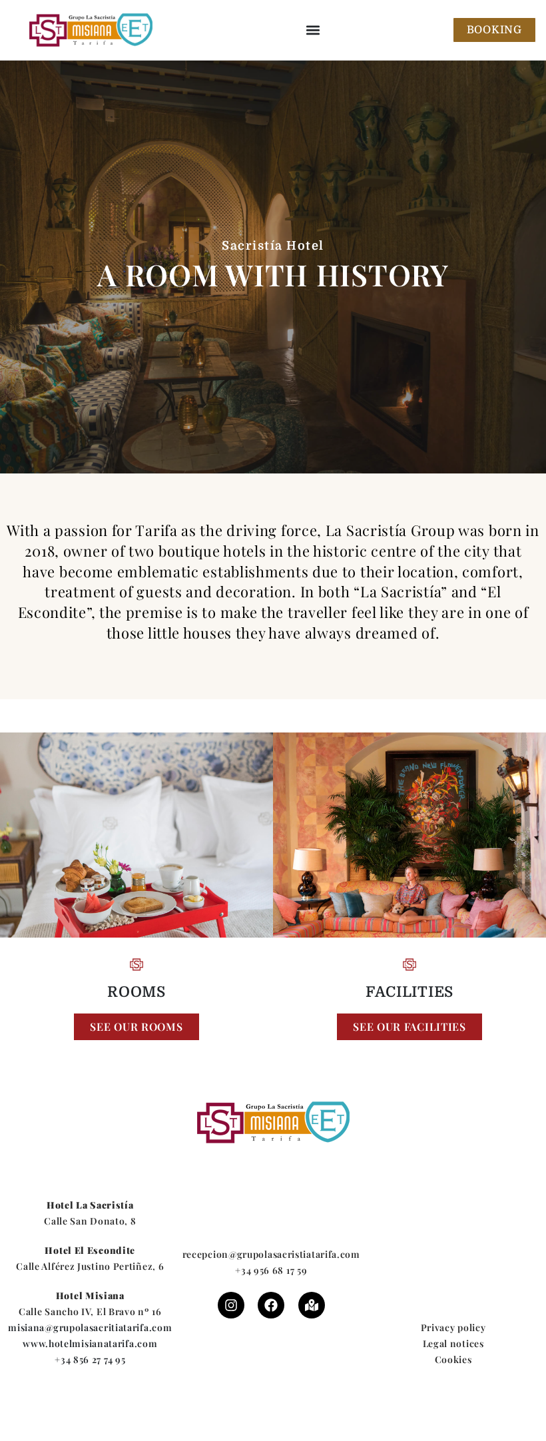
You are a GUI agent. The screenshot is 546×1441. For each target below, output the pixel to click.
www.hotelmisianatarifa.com (90, 1343)
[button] (313, 30)
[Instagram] (231, 1305)
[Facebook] (271, 1305)
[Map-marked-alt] (311, 1305)
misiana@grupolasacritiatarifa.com (90, 1327)
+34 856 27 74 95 (90, 1359)
